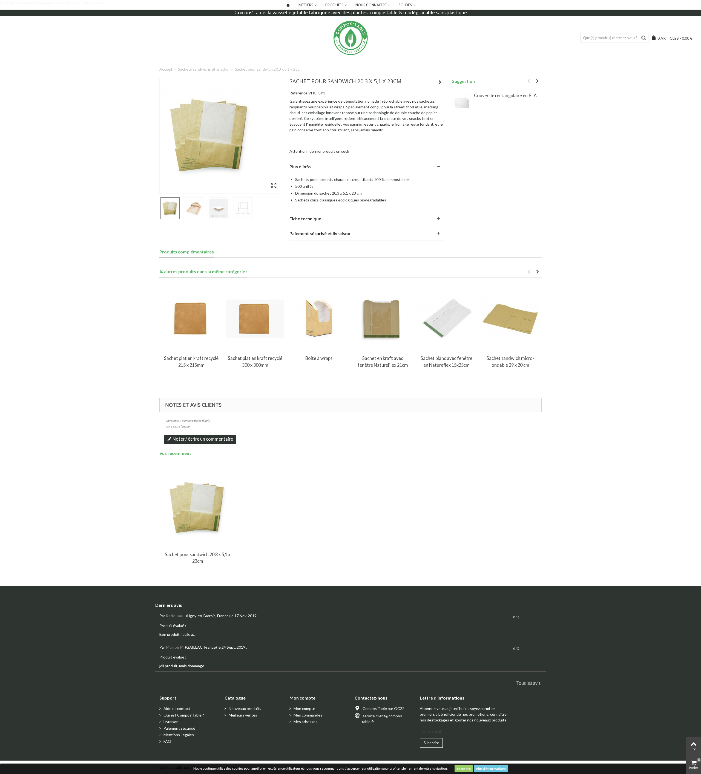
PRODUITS (334, 5)
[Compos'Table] (350, 38)
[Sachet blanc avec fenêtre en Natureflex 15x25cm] (446, 319)
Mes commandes (307, 715)
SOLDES (405, 5)
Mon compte (304, 708)
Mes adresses (305, 721)
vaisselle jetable (290, 12)
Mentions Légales (178, 734)
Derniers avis (168, 605)
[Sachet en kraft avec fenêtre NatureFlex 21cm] (383, 319)
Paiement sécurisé (179, 728)
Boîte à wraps (318, 358)
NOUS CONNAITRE (371, 5)
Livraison (171, 721)
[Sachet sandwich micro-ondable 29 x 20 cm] (510, 319)
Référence (298, 93)
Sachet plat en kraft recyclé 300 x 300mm (255, 361)
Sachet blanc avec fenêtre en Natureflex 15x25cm (446, 361)
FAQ (167, 741)
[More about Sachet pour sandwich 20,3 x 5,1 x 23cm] (197, 507)
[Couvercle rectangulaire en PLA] (461, 103)
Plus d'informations (491, 769)
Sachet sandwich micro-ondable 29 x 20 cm (510, 361)
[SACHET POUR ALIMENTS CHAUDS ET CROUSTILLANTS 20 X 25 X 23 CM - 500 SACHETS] (220, 135)
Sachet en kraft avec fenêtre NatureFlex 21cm (383, 361)
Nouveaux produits (244, 708)
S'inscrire (431, 742)
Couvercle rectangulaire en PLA (505, 95)
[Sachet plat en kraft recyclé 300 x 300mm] (255, 319)
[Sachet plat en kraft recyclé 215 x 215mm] (191, 319)
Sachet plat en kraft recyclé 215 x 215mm (191, 361)
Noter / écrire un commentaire (202, 438)
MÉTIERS (305, 5)
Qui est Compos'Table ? (183, 715)
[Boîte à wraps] (319, 319)
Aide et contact (176, 708)
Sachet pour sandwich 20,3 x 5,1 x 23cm (197, 558)
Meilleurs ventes (242, 715)
